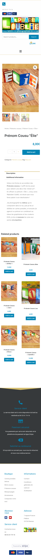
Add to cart (31, 152)
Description (10, 173)
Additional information (15, 177)
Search (33, 37)
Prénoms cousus (15, 128)
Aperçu (9, 258)
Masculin (28, 160)
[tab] (22, 173)
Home (7, 128)
